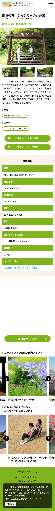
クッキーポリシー (18, 498)
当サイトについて (27, 481)
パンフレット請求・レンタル (28, 476)
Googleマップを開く (27, 338)
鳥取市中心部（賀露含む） (14, 115)
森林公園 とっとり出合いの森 (22, 267)
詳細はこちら (13, 416)
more (10, 358)
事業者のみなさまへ (27, 472)
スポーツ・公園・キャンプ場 (15, 128)
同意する (10, 503)
